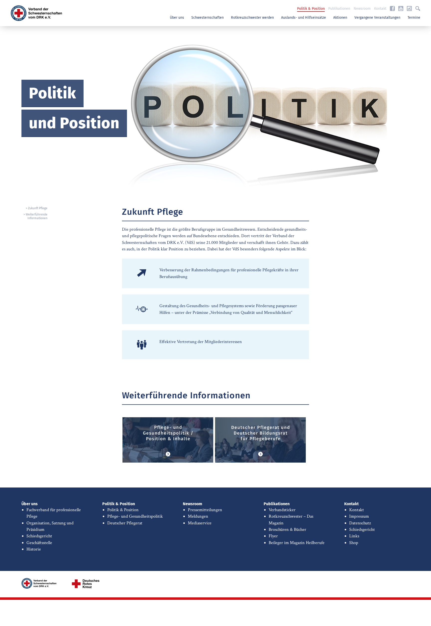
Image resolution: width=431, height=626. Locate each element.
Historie (33, 549)
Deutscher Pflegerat (124, 523)
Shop (353, 543)
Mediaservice (200, 523)
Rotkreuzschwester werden (252, 17)
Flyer (273, 536)
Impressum (359, 516)
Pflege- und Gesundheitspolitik (135, 516)
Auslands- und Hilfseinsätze (303, 17)
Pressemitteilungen (205, 510)
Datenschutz (360, 523)
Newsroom (362, 8)
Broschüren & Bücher (287, 529)
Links (354, 536)
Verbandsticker (282, 510)
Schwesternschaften (207, 17)
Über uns (177, 17)
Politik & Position (311, 8)
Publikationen (339, 8)
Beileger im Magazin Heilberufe (296, 543)
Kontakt (380, 8)
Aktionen (340, 17)
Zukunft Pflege (37, 208)
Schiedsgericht (39, 536)
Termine (414, 17)
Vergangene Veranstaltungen (377, 17)
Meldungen (198, 516)
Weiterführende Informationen (36, 216)
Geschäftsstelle (39, 543)
